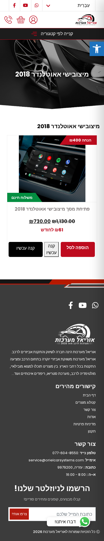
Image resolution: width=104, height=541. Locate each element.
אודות (91, 416)
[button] (97, 49)
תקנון (92, 431)
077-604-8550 (65, 453)
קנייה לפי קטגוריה (56, 34)
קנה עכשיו (51, 249)
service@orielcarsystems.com (56, 460)
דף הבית (89, 395)
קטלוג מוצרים (85, 402)
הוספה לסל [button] (78, 247)
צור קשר (89, 409)
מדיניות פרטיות (84, 424)
